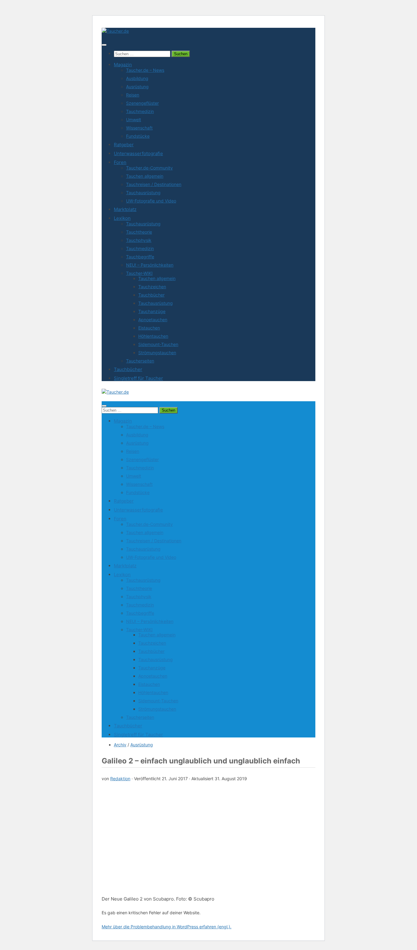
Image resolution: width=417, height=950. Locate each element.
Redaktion (120, 778)
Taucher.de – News (145, 70)
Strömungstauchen (157, 352)
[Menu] (104, 45)
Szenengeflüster (142, 103)
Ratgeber (124, 144)
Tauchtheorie (139, 232)
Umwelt (133, 119)
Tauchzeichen (152, 286)
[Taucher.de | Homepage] (115, 31)
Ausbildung (137, 78)
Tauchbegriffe (140, 256)
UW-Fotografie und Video (151, 200)
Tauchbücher (151, 294)
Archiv (120, 744)
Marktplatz (125, 209)
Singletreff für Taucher (138, 378)
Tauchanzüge (151, 311)
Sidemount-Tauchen (158, 344)
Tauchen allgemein (144, 176)
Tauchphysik (138, 240)
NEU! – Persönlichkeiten (149, 265)
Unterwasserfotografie (138, 153)
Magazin (123, 64)
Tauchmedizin (140, 111)
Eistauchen (149, 327)
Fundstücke (138, 136)
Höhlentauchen (153, 336)
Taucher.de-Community (149, 167)
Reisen (132, 94)
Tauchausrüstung (143, 192)
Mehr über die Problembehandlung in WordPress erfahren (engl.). (166, 926)
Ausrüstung (137, 86)
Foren (120, 162)
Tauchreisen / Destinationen (153, 184)
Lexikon (122, 218)
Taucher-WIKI (139, 273)
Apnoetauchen (152, 319)
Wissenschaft (139, 127)
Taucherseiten (140, 360)
